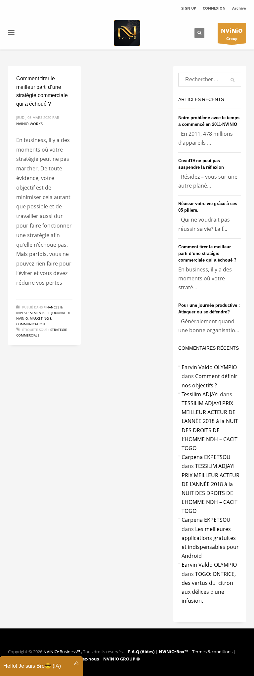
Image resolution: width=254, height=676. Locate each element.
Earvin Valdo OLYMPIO (209, 367)
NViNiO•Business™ (62, 652)
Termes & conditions (212, 652)
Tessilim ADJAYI (200, 394)
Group (232, 34)
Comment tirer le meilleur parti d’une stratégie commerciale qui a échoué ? (207, 253)
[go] (232, 80)
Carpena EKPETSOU (206, 457)
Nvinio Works (29, 123)
